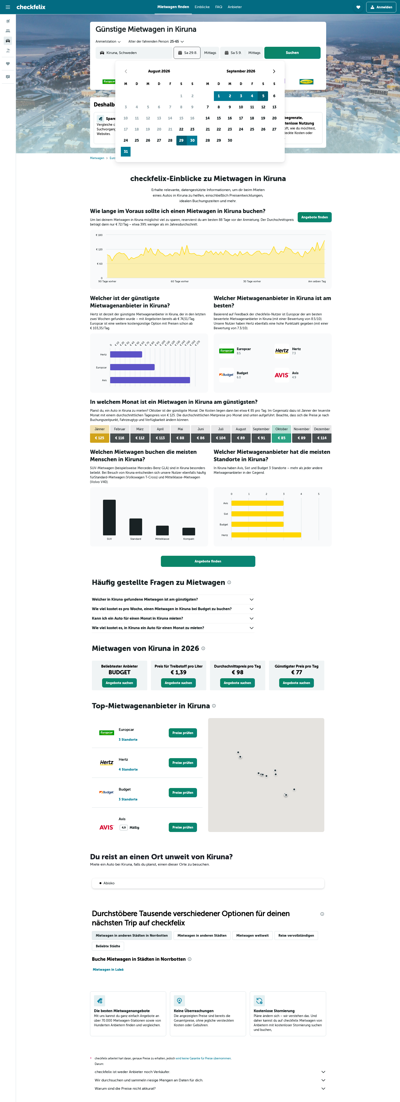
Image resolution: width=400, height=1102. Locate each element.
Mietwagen (97, 158)
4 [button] (137, 107)
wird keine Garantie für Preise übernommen (203, 1058)
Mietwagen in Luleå (108, 969)
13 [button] (159, 118)
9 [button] (192, 107)
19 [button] (148, 129)
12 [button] (148, 118)
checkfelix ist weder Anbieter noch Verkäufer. (132, 1072)
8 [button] (181, 107)
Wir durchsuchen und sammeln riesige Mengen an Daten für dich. (149, 1080)
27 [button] (159, 140)
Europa (114, 158)
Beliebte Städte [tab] (108, 946)
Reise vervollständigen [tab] (296, 935)
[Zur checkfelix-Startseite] (31, 7)
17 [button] (126, 129)
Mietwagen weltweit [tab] (252, 935)
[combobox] (108, 41)
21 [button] (170, 129)
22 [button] (181, 129)
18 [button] (137, 129)
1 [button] (181, 96)
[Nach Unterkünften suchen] (8, 31)
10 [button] (126, 118)
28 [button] (170, 140)
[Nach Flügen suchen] (8, 21)
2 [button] (192, 96)
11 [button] (137, 118)
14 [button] (170, 118)
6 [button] (159, 107)
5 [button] (148, 107)
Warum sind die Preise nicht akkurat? (125, 1088)
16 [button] (192, 118)
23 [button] (192, 129)
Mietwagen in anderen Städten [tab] (202, 935)
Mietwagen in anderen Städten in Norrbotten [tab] (132, 935)
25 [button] (137, 140)
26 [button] (148, 140)
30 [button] (192, 140)
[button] (8, 7)
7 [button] (170, 107)
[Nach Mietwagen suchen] (8, 40)
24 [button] (126, 140)
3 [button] (126, 107)
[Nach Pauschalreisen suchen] (8, 50)
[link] (315, 217)
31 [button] (126, 151)
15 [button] (181, 118)
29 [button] (181, 140)
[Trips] (8, 63)
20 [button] (159, 129)
